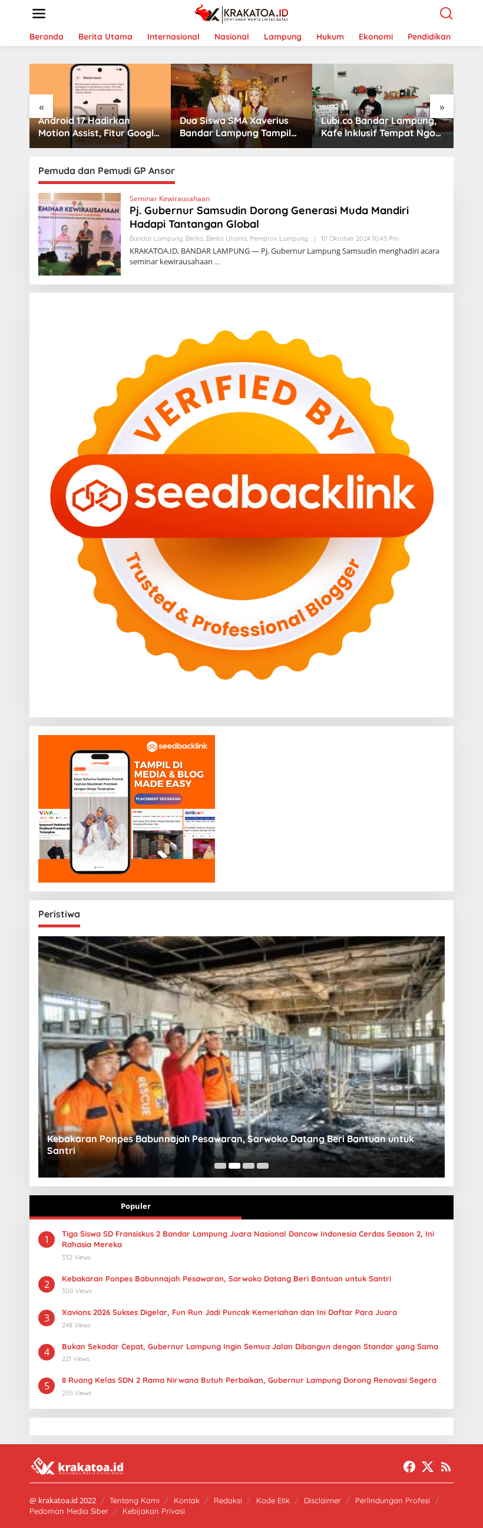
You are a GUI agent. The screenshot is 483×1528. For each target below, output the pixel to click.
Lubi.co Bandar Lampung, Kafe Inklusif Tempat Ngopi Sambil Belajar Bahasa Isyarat (241, 126)
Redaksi (228, 1500)
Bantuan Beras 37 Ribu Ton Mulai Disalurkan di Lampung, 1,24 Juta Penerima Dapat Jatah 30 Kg (381, 126)
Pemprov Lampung (279, 238)
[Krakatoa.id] (244, 12)
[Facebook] (409, 1466)
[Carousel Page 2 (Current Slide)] (234, 1166)
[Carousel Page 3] (248, 1166)
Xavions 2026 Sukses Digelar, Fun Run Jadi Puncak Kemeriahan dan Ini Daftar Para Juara (229, 1312)
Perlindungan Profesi (392, 1500)
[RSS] (446, 1466)
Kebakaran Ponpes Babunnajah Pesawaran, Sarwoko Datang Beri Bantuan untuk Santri (230, 1145)
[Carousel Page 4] (263, 1166)
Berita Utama (226, 238)
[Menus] (38, 13)
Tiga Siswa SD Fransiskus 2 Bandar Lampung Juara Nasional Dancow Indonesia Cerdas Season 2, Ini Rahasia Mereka (248, 1239)
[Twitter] (427, 1466)
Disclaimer (322, 1500)
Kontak (187, 1500)
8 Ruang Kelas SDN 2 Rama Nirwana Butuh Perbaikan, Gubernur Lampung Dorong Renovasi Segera (249, 1380)
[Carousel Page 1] (220, 1166)
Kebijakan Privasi (154, 1511)
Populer (136, 1206)
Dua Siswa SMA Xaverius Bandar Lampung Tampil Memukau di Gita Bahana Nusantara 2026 (94, 126)
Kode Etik (273, 1500)
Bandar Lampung (156, 238)
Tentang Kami (135, 1500)
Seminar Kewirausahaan (170, 199)
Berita (194, 238)
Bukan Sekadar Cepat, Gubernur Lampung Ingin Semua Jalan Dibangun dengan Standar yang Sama (250, 1346)
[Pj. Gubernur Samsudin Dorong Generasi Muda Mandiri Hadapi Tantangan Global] (217, 262)
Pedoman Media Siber (68, 1511)
